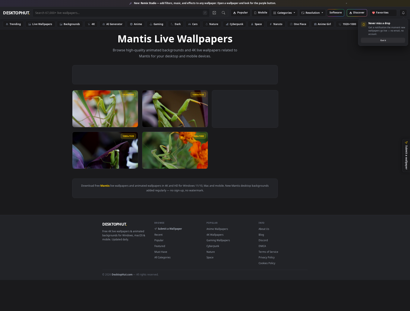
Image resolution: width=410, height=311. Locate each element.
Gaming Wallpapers (218, 240)
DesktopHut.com (122, 274)
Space (258, 24)
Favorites (384, 13)
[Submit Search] (223, 13)
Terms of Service (268, 251)
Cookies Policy (267, 263)
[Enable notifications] (403, 12)
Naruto (277, 24)
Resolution (313, 13)
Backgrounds (72, 24)
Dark (178, 24)
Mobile (262, 13)
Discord (263, 240)
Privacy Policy (267, 257)
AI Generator (114, 24)
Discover (359, 13)
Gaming (158, 24)
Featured (159, 246)
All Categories (162, 257)
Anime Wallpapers (217, 229)
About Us (264, 229)
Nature (213, 24)
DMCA (262, 246)
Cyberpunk (236, 24)
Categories (284, 13)
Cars (195, 24)
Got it (383, 40)
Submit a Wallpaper (170, 228)
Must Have (160, 251)
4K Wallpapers (215, 234)
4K (93, 24)
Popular (242, 13)
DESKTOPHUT (114, 224)
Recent (158, 234)
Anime (138, 24)
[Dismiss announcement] (346, 3)
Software (335, 13)
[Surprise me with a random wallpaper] (214, 13)
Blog (261, 234)
